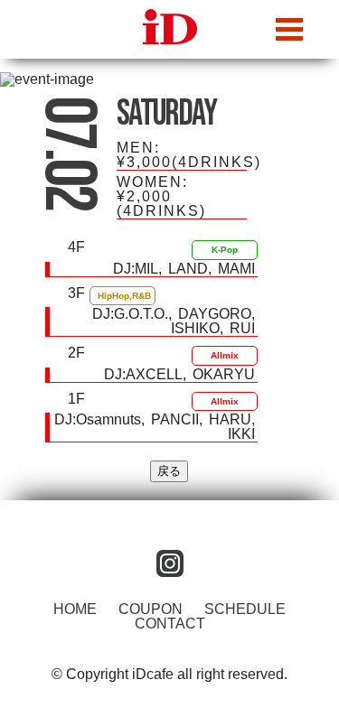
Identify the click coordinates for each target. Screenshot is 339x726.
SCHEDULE (245, 609)
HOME (75, 609)
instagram (170, 563)
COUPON (150, 609)
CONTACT (170, 623)
